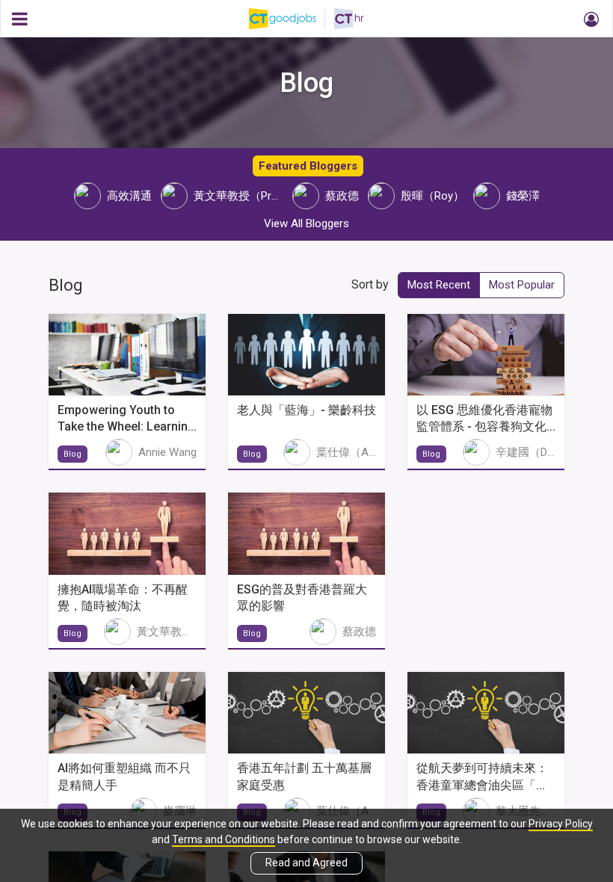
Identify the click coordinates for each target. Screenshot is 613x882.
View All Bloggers (306, 223)
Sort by (370, 284)
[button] (589, 18)
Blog (72, 454)
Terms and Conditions (223, 839)
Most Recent (438, 285)
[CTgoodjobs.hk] (291, 18)
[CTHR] (349, 18)
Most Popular (522, 285)
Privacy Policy (561, 824)
